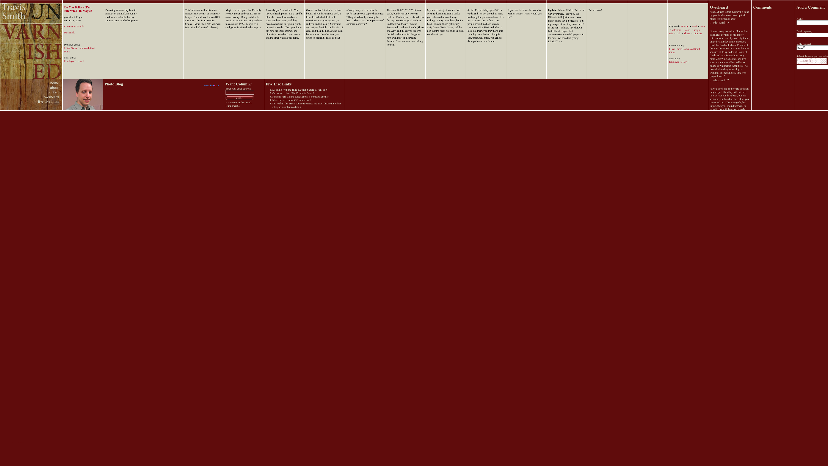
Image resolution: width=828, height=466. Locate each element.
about (54, 87)
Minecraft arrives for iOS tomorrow (290, 100)
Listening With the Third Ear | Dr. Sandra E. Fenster (298, 89)
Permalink (69, 32)
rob (678, 33)
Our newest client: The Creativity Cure (292, 93)
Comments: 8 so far (74, 26)
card (694, 26)
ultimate (698, 33)
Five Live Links (279, 84)
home (54, 82)
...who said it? (719, 22)
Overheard (719, 7)
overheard (51, 96)
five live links (48, 101)
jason (687, 29)
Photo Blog (114, 84)
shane (687, 33)
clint (703, 26)
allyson (684, 26)
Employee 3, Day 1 (74, 61)
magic (697, 29)
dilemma (676, 29)
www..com (212, 85)
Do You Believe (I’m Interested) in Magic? (78, 9)
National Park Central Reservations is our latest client (299, 96)
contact (53, 91)
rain (671, 33)
